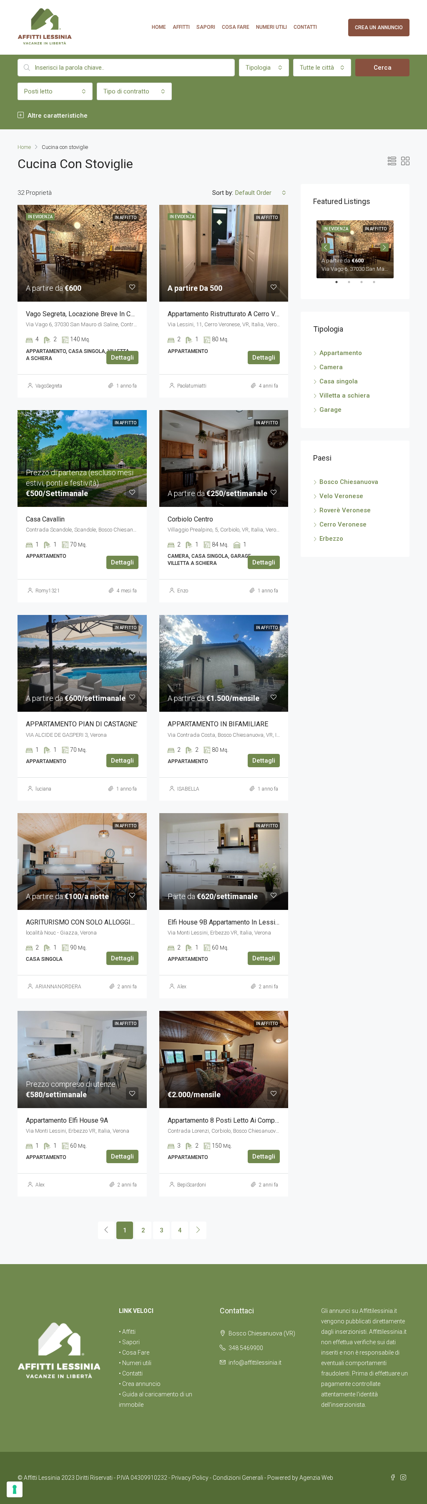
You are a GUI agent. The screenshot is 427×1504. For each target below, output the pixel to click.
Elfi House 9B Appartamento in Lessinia (226, 922)
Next (384, 247)
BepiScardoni (191, 1185)
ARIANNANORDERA (58, 987)
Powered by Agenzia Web (300, 1477)
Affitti (129, 1331)
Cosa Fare (235, 27)
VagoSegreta (48, 386)
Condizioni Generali (238, 1477)
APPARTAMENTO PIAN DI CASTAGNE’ (82, 724)
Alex (181, 987)
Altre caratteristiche (57, 115)
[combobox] (264, 67)
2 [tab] (353, 285)
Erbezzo (331, 538)
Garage (330, 409)
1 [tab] (341, 285)
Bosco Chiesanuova (348, 482)
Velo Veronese (341, 496)
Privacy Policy (189, 1477)
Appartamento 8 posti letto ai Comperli (226, 1120)
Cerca (383, 67)
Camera (331, 367)
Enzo (182, 591)
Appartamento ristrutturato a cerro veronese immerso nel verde (263, 314)
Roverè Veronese (345, 510)
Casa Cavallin (45, 519)
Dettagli (122, 357)
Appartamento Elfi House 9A (67, 1120)
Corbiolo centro (190, 519)
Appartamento (340, 353)
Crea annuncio (141, 1384)
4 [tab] (378, 285)
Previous (326, 247)
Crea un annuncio (379, 27)
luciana (43, 789)
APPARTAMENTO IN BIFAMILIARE (218, 724)
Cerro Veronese (343, 524)
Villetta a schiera (344, 395)
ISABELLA (188, 789)
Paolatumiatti (191, 386)
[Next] (198, 1230)
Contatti (305, 27)
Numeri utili (271, 27)
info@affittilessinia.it (255, 1362)
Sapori (205, 27)
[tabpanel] (355, 247)
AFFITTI (181, 27)
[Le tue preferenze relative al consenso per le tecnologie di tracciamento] (15, 1489)
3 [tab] (366, 285)
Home (159, 27)
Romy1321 (47, 591)
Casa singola (338, 381)
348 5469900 (246, 1348)
